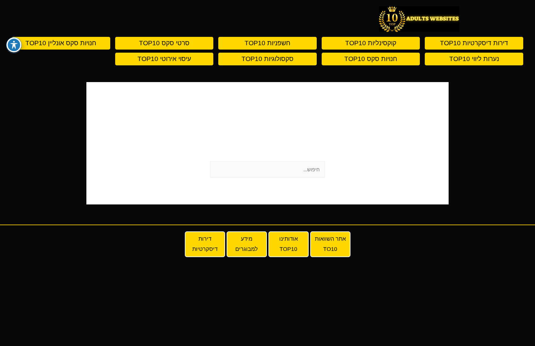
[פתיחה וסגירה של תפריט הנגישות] (14, 44)
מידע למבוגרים (246, 244)
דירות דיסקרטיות (205, 244)
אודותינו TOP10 (288, 244)
